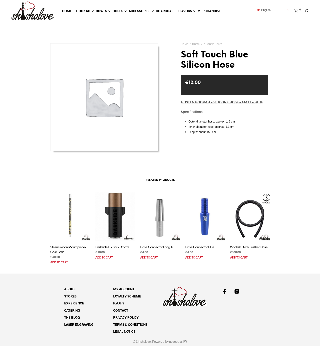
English (265, 9)
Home (184, 44)
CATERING (72, 310)
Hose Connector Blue (199, 247)
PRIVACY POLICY (126, 317)
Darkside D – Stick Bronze (112, 247)
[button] (297, 10)
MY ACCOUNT (124, 289)
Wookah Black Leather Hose (249, 247)
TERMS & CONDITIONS (130, 324)
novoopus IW (178, 341)
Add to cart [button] (58, 262)
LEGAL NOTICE (124, 331)
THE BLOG (72, 317)
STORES (70, 296)
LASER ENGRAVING (79, 324)
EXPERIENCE (74, 303)
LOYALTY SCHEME (127, 296)
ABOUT (69, 289)
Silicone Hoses (213, 44)
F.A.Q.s (118, 303)
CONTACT (120, 310)
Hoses (195, 44)
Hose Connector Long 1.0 (157, 247)
